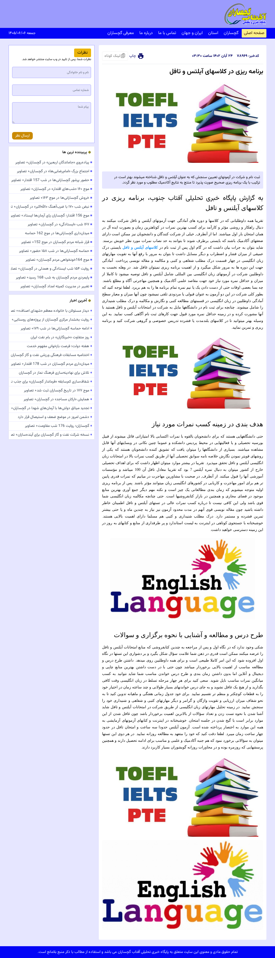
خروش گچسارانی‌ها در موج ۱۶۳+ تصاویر (61, 198)
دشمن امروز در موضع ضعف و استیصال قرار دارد (55, 417)
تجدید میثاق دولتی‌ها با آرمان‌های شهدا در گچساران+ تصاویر (51, 408)
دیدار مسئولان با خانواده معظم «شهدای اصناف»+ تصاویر (51, 311)
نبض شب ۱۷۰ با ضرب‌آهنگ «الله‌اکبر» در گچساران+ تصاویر (51, 207)
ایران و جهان (192, 33)
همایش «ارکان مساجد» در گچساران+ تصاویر (58, 399)
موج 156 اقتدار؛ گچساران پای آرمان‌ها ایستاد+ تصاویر (51, 215)
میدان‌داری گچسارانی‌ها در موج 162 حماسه (58, 233)
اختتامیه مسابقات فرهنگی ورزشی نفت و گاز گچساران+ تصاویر (51, 355)
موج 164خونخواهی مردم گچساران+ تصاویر (59, 260)
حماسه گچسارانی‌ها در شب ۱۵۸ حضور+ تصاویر (55, 251)
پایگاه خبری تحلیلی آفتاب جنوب (193, 198)
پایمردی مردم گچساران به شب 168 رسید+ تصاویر (54, 277)
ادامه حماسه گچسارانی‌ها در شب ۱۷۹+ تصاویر (56, 328)
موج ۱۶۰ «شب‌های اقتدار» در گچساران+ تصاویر (56, 189)
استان (213, 33)
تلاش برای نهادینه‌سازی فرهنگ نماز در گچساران (55, 373)
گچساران (231, 33)
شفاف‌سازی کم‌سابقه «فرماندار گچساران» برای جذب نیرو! (51, 381)
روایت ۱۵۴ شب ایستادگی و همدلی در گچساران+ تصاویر (51, 268)
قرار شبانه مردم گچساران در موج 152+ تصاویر (56, 242)
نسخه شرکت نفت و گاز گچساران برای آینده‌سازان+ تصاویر (51, 435)
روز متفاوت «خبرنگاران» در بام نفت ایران (61, 337)
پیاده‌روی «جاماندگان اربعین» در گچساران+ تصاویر (53, 162)
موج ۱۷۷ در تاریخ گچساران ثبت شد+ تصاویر (58, 390)
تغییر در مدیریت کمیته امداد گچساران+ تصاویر (56, 286)
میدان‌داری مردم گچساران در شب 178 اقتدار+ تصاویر (51, 364)
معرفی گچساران (120, 33)
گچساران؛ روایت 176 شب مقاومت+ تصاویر (58, 426)
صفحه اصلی (254, 33)
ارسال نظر (22, 136)
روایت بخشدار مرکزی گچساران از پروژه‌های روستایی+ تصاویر (51, 319)
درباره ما (146, 33)
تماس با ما (167, 33)
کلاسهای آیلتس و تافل (140, 247)
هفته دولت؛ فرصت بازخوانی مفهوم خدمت (59, 346)
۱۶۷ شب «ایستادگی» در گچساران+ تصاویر (60, 224)
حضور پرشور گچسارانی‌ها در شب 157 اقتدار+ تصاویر (51, 180)
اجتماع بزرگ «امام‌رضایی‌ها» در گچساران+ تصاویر (54, 171)
